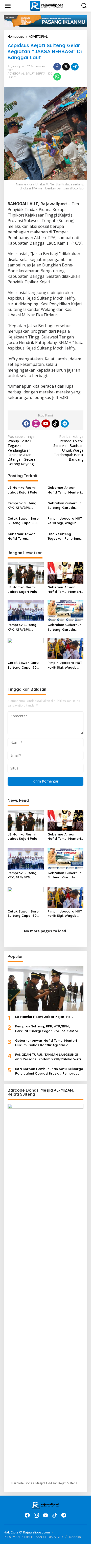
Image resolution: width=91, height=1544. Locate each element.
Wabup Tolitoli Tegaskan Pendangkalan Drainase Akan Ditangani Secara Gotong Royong (21, 450)
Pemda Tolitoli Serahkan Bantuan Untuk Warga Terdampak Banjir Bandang (68, 448)
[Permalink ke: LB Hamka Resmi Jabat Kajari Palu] (26, 572)
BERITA (40, 73)
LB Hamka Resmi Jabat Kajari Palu (22, 489)
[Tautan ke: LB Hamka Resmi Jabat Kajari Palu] (45, 988)
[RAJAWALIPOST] (46, 5)
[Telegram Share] (75, 67)
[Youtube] (45, 423)
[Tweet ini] (66, 67)
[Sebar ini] (57, 67)
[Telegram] (65, 423)
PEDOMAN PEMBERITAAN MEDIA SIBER (33, 1537)
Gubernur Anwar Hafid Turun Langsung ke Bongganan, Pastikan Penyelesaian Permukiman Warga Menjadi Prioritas (24, 536)
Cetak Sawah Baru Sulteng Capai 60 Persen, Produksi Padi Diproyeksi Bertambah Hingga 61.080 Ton (24, 520)
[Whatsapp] (57, 77)
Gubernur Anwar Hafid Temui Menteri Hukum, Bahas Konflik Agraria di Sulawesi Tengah (64, 489)
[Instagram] (36, 423)
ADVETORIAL (16, 73)
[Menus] (8, 6)
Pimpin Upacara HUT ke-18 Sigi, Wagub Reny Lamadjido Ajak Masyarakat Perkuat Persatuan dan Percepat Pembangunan (65, 520)
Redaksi (75, 1537)
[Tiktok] (55, 423)
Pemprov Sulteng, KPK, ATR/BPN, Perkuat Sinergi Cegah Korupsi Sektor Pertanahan (24, 505)
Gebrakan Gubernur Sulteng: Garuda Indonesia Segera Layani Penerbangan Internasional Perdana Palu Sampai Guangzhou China (65, 505)
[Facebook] (26, 423)
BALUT (30, 73)
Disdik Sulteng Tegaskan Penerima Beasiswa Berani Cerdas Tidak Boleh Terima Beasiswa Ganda (64, 536)
